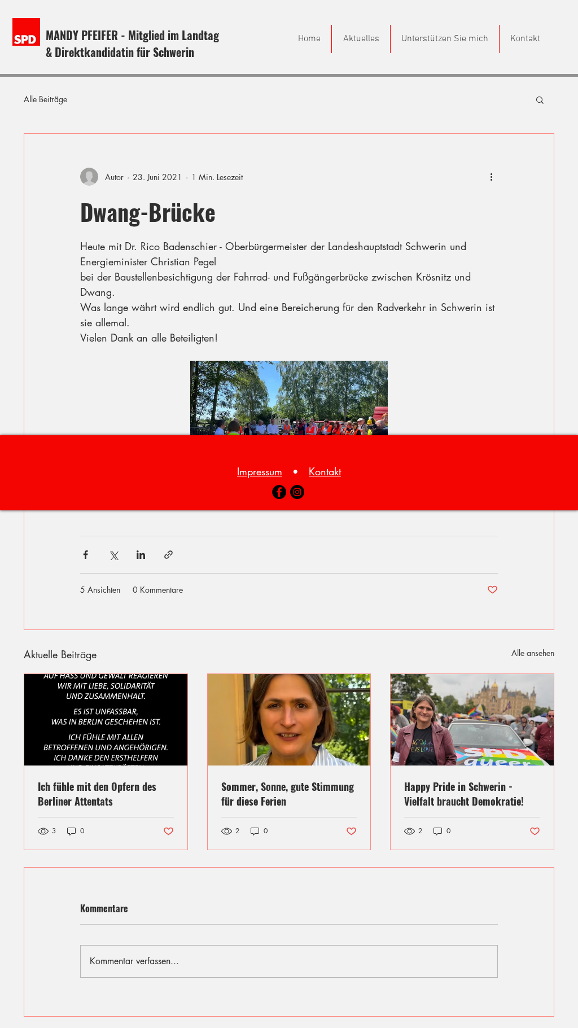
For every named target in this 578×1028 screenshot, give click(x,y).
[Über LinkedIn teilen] (140, 554)
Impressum (259, 471)
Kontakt (325, 471)
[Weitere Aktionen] (491, 176)
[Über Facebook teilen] (85, 554)
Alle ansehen (532, 653)
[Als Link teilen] (168, 554)
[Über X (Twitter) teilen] (113, 554)
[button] (540, 99)
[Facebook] (279, 492)
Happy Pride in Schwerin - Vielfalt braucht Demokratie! (464, 793)
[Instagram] (297, 492)
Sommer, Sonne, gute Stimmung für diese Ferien (287, 793)
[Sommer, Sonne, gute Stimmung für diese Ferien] (289, 719)
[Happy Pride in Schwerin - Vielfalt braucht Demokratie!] (472, 719)
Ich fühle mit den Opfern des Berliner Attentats (97, 793)
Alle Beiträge (45, 99)
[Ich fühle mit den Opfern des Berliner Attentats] (105, 719)
